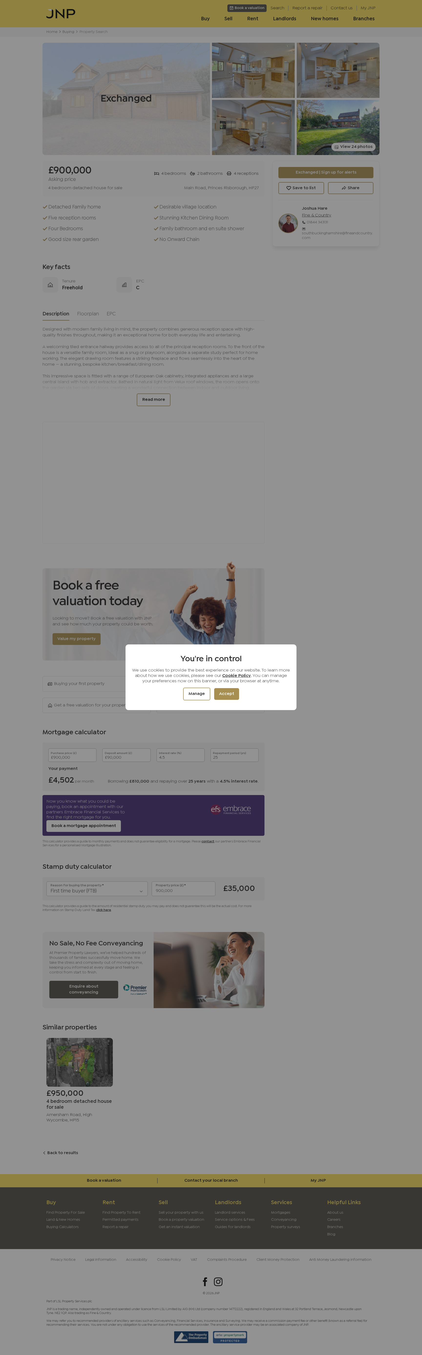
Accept (226, 694)
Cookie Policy (236, 676)
